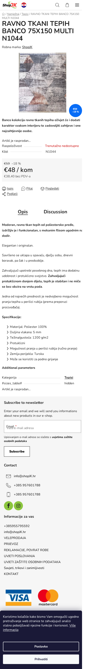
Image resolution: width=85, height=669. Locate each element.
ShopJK (27, 47)
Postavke (41, 646)
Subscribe (17, 451)
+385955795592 (17, 526)
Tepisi (68, 377)
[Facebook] (8, 505)
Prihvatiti (41, 659)
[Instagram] (18, 505)
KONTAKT (11, 574)
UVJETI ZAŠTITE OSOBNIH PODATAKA (32, 562)
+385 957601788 (27, 485)
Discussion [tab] (55, 212)
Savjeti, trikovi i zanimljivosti (24, 568)
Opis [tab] (23, 212)
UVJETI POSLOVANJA (19, 556)
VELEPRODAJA (15, 538)
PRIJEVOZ (11, 544)
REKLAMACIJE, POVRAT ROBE (26, 550)
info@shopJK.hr (25, 476)
